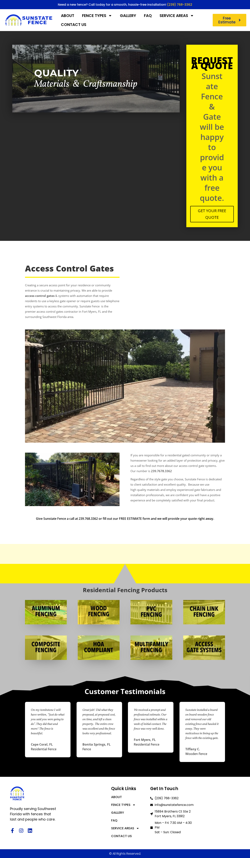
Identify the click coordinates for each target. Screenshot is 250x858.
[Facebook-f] (12, 830)
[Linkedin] (30, 830)
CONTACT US (73, 24)
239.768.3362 (88, 518)
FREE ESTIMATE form (134, 518)
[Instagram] (21, 830)
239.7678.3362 (161, 471)
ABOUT (67, 15)
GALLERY (128, 15)
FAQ (148, 15)
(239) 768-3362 (179, 4)
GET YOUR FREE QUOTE (212, 214)
